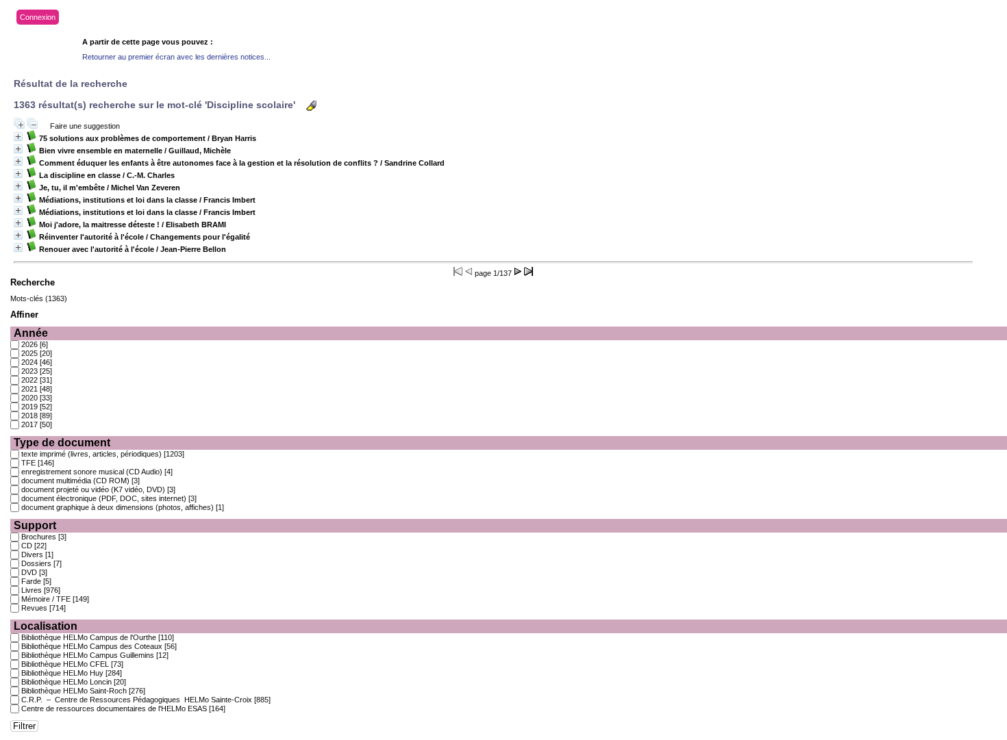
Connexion (37, 17)
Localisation (45, 626)
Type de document (62, 442)
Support (35, 525)
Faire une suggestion (85, 126)
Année (31, 333)
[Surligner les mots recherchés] (311, 106)
